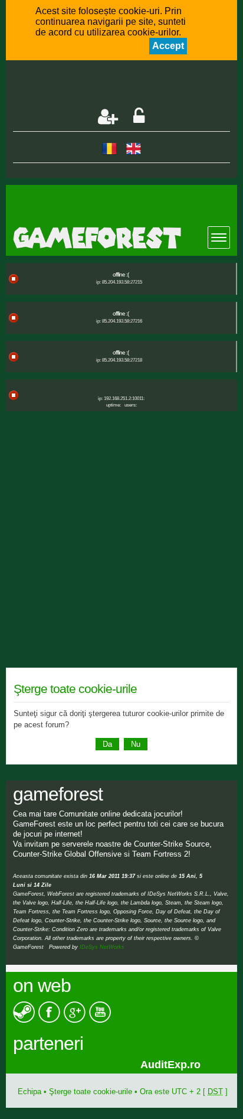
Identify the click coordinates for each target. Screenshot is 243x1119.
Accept (168, 46)
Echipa (29, 1091)
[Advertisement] (127, 85)
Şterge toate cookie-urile (90, 1091)
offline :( (121, 274)
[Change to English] (133, 148)
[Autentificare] (138, 116)
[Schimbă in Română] (109, 148)
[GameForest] (125, 238)
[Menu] (219, 237)
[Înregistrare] (108, 116)
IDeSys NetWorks (102, 947)
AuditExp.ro (61, 1065)
